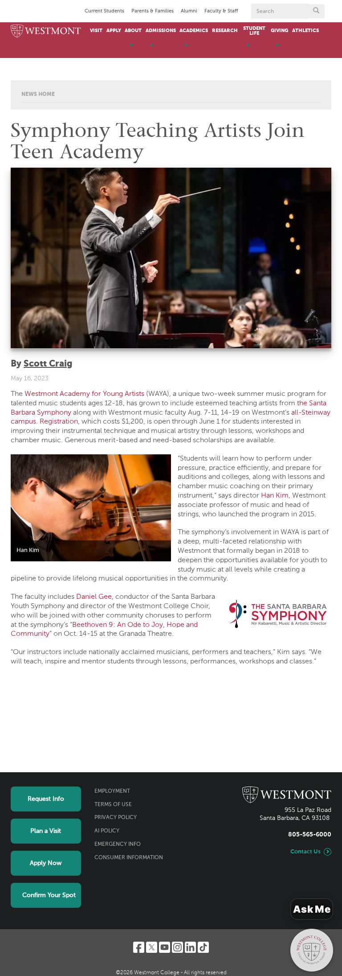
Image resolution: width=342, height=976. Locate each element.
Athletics (305, 30)
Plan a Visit (45, 831)
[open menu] (131, 49)
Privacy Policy (115, 817)
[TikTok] (203, 947)
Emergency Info (117, 844)
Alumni (189, 11)
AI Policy (106, 831)
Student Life (254, 31)
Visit (96, 30)
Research (225, 30)
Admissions (161, 30)
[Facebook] (138, 947)
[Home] (46, 31)
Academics (193, 30)
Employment (112, 791)
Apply (113, 30)
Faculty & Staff (221, 11)
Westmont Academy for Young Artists (84, 394)
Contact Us (305, 852)
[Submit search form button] (316, 11)
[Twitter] (151, 947)
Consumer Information (128, 858)
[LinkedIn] (190, 947)
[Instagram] (177, 947)
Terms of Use (113, 804)
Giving (279, 30)
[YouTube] (164, 947)
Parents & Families (152, 11)
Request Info (46, 799)
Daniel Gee (94, 597)
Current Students (104, 11)
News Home (38, 94)
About (133, 30)
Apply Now (45, 863)
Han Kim (275, 495)
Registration (59, 421)
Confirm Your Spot (49, 895)
